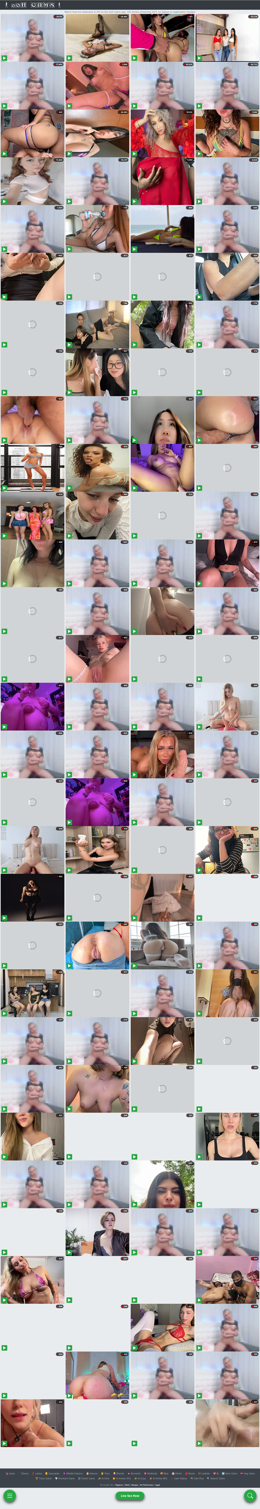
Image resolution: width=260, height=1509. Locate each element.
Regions (119, 1485)
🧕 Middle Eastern (73, 1473)
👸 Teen (105, 1473)
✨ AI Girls (103, 1478)
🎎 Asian (10, 1473)
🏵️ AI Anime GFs (121, 1478)
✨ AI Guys (140, 1478)
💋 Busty (190, 1473)
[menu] (10, 1496)
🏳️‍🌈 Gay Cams (247, 1473)
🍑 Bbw (164, 1473)
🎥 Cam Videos (179, 1478)
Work (127, 1485)
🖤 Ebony (23, 1473)
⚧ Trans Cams (43, 1478)
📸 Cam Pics (197, 1478)
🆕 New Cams (229, 1473)
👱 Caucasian (52, 1473)
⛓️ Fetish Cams (86, 1478)
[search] (250, 1496)
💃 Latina (37, 1473)
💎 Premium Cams (65, 1478)
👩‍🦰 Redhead (150, 1473)
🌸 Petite (177, 1473)
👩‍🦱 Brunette (134, 1473)
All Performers (146, 1485)
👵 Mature (92, 1473)
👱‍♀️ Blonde (118, 1473)
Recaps (134, 1485)
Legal (157, 1485)
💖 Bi (216, 1473)
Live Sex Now (130, 1495)
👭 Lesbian (204, 1473)
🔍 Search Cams (216, 1478)
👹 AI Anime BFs (158, 1478)
